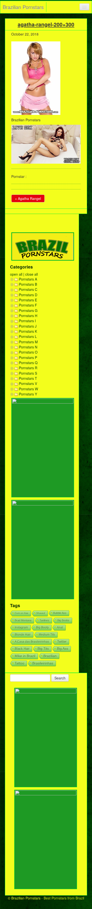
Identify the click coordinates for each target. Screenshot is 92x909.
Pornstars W (28, 388)
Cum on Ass (21, 613)
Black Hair (22, 649)
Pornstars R (28, 367)
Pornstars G (28, 310)
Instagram (21, 627)
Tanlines (44, 620)
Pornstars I (27, 320)
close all (31, 274)
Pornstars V (28, 383)
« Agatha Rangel (28, 198)
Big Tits (43, 649)
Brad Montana (23, 620)
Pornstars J (28, 326)
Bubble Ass (59, 613)
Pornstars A (28, 279)
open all (16, 274)
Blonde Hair (23, 634)
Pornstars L (28, 336)
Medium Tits (47, 634)
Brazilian (50, 656)
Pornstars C (28, 289)
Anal (60, 627)
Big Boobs (63, 620)
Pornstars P (28, 357)
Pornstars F (28, 305)
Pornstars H (28, 315)
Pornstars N (28, 346)
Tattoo (19, 663)
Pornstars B (28, 284)
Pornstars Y (28, 394)
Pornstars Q (28, 362)
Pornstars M (28, 341)
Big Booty (42, 627)
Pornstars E (28, 299)
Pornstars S (28, 373)
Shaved (40, 613)
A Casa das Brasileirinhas (32, 641)
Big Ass (62, 649)
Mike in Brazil (25, 656)
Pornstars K (28, 331)
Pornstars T (28, 378)
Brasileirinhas (42, 663)
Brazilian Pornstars (23, 7)
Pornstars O (28, 352)
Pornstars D (28, 294)
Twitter (61, 641)
